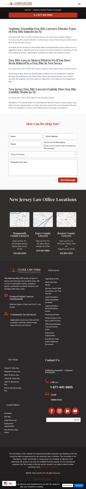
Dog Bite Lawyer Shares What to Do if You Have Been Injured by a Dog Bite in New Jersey (40, 61)
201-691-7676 (66, 253)
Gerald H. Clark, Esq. (11, 368)
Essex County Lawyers (43, 234)
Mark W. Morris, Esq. (11, 375)
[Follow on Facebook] (51, 411)
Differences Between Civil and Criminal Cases (53, 326)
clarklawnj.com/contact (49, 467)
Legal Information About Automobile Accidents (51, 299)
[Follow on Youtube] (75, 411)
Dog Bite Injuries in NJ (41, 37)
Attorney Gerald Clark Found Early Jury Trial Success (53, 291)
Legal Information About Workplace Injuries (51, 308)
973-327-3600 (43, 250)
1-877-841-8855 (44, 15)
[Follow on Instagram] (59, 411)
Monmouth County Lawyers (19, 234)
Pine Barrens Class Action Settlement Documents (52, 341)
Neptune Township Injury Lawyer (42, 40)
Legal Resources (10, 420)
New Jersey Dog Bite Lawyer (66, 40)
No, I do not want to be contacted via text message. (60, 147)
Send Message (67, 180)
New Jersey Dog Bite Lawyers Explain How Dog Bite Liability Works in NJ (42, 90)
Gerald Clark (15, 37)
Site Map (7, 417)
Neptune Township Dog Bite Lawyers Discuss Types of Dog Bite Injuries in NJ (42, 30)
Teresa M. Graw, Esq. (12, 378)
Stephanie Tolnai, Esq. (12, 371)
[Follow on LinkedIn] (67, 411)
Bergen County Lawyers (66, 234)
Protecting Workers (52, 315)
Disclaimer (8, 413)
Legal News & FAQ (52, 279)
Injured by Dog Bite (57, 37)
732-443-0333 (19, 253)
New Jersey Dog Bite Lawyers (20, 42)
